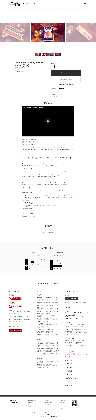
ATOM (48, 404)
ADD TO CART (67, 73)
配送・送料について (32, 400)
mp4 (35, 138)
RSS (45, 404)
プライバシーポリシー (32, 409)
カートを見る (63, 407)
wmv (32, 138)
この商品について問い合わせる (65, 84)
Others (15, 9)
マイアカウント (63, 400)
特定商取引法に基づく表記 (56, 94)
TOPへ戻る (48, 396)
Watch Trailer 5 (25, 144)
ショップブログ (47, 400)
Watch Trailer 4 (25, 142)
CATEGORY (25, 3)
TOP (10, 9)
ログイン (62, 404)
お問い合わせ (63, 408)
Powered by (41, 416)
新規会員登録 (63, 402)
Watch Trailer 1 (25, 138)
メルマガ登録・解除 (48, 402)
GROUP (34, 3)
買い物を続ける (54, 96)
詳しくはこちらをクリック (14, 315)
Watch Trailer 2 (25, 139)
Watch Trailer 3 (25, 141)
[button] (48, 121)
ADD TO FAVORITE (66, 79)
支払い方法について (32, 404)
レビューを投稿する (48, 232)
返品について (53, 93)
